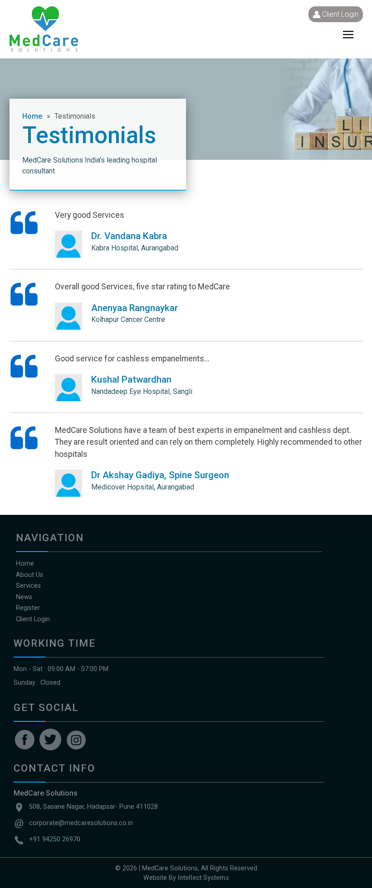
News (24, 597)
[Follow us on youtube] (50, 739)
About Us (29, 575)
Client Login (340, 14)
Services (28, 586)
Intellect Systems (203, 878)
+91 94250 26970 (54, 839)
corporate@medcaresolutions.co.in (81, 823)
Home (32, 116)
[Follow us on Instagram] (76, 739)
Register (28, 608)
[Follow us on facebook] (24, 739)
